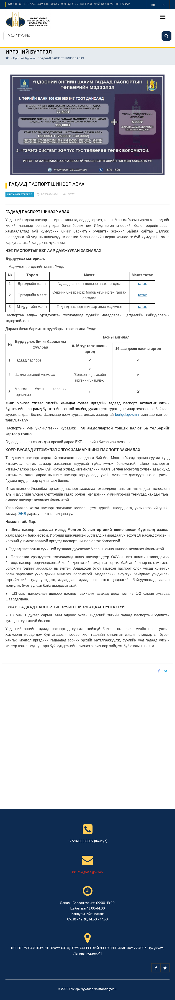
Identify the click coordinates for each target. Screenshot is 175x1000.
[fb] (155, 967)
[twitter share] (166, 671)
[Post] (87, 125)
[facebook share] (159, 671)
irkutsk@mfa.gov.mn (87, 872)
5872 (71, 194)
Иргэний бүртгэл (24, 58)
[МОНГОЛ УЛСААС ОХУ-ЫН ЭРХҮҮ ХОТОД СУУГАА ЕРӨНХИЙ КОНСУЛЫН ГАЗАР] (28, 19)
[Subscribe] (166, 36)
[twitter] (165, 967)
